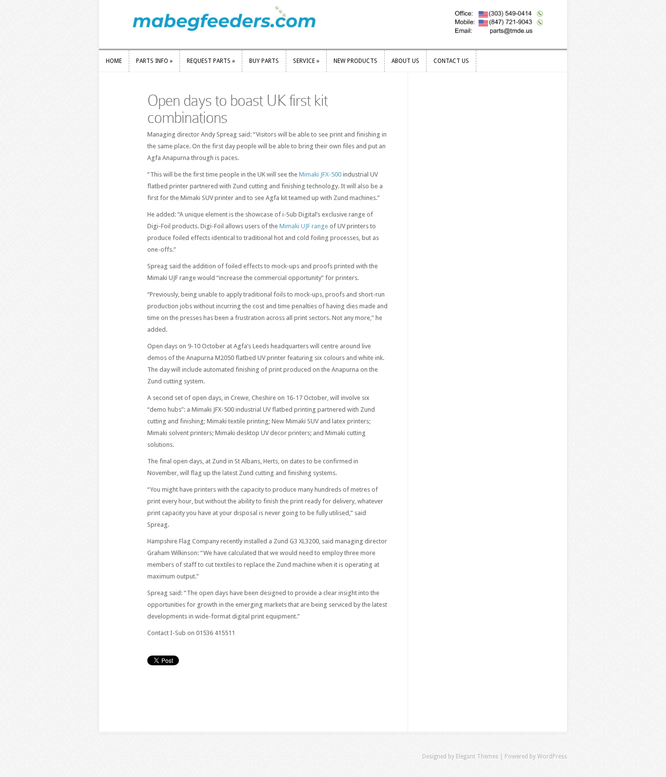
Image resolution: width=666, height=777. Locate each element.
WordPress (552, 756)
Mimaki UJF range (303, 226)
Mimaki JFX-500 (320, 174)
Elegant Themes (477, 756)
